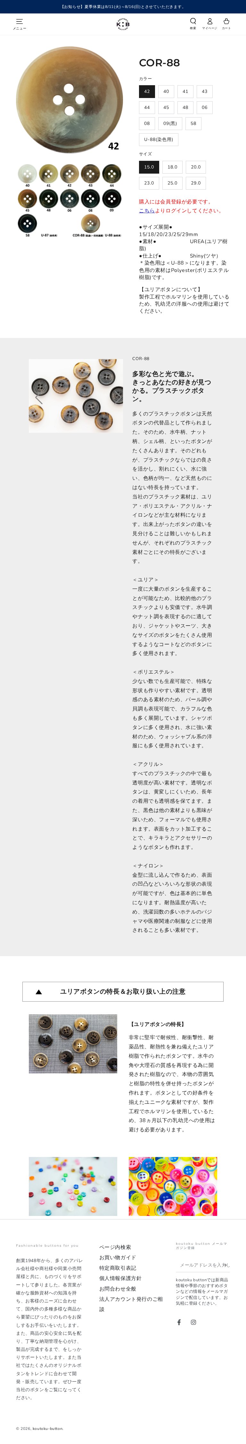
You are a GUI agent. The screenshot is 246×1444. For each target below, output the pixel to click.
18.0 (172, 167)
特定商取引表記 (117, 1268)
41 (185, 91)
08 (147, 123)
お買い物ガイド (117, 1257)
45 (166, 107)
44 (147, 107)
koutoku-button (47, 1428)
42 (147, 91)
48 (185, 107)
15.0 (149, 167)
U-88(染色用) (158, 139)
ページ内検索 (115, 1247)
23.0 (149, 183)
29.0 (196, 183)
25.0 (172, 183)
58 (193, 123)
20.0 (196, 167)
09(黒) (170, 123)
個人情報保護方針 (120, 1278)
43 (205, 91)
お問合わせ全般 (117, 1288)
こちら (147, 210)
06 (205, 107)
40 (166, 91)
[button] (193, 25)
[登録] (226, 1265)
